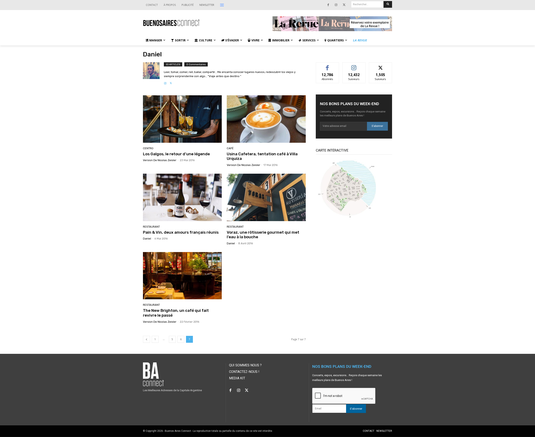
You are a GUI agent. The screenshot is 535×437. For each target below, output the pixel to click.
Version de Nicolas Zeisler (159, 160)
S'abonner (377, 126)
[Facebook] (328, 5)
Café (230, 148)
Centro (148, 148)
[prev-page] (146, 339)
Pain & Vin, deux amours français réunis (181, 232)
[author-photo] (153, 73)
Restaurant (151, 226)
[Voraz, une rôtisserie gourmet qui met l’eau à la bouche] (266, 197)
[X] (344, 5)
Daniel (147, 238)
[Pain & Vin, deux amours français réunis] (182, 197)
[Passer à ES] (222, 5)
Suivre (354, 65)
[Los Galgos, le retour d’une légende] (182, 119)
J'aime (327, 65)
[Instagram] (336, 5)
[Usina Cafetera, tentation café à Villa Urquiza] (266, 119)
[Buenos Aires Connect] (202, 22)
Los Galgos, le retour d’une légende (176, 154)
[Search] (387, 4)
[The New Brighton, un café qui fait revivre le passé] (182, 275)
